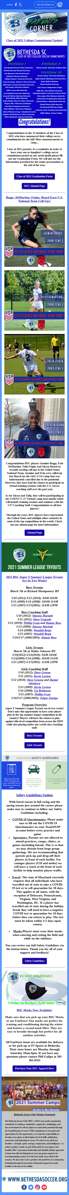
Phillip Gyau (32, 623)
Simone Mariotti (42, 615)
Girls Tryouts (34, 745)
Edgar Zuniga (49, 698)
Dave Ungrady (42, 619)
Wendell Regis (42, 630)
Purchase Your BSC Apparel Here (34, 1068)
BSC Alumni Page (34, 185)
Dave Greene (42, 672)
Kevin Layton (42, 676)
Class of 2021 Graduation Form (34, 176)
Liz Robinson (42, 690)
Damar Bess (53, 623)
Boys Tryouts (34, 735)
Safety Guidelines (34, 960)
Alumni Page (34, 532)
